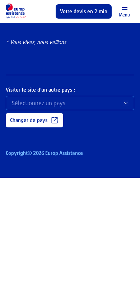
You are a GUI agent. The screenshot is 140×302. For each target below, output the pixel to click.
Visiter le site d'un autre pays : (40, 90)
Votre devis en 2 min (83, 11)
